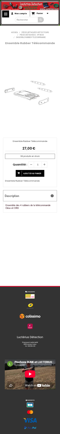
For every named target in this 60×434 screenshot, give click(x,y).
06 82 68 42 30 (31, 346)
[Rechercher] (41, 20)
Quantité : (20, 164)
